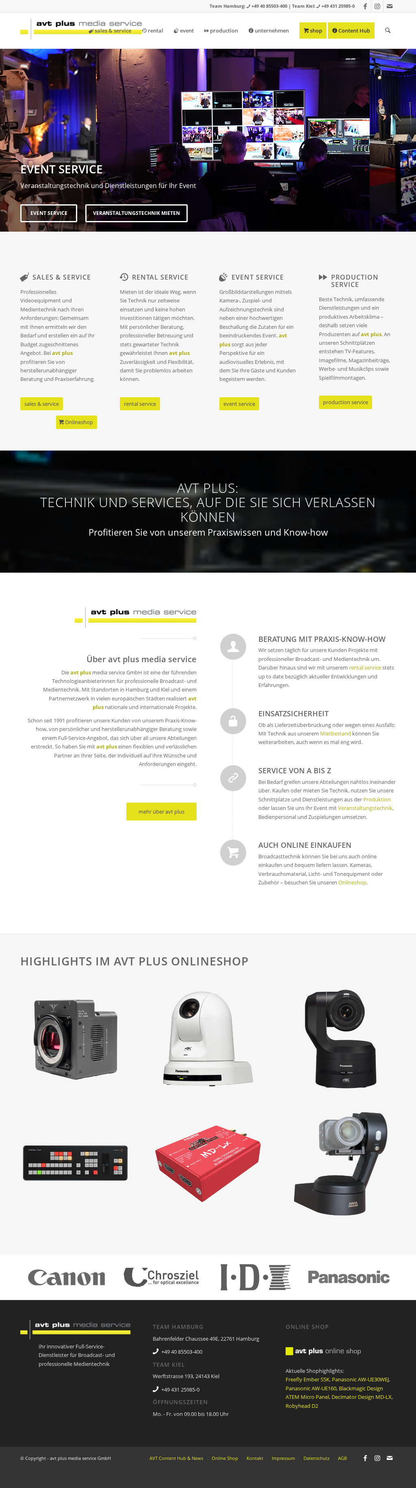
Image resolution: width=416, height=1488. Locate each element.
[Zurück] (7, 132)
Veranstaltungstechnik (365, 808)
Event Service (48, 213)
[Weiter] (409, 132)
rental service (365, 667)
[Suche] (388, 30)
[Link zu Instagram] (377, 6)
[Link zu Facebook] (365, 6)
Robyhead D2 (302, 1405)
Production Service (355, 281)
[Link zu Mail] (390, 6)
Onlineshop (352, 882)
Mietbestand (335, 733)
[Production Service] (323, 277)
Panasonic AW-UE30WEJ (360, 1379)
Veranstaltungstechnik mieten (136, 213)
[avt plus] (81, 30)
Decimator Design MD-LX (362, 1396)
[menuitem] (109, 30)
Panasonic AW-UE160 (311, 1388)
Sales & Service (61, 277)
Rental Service (160, 277)
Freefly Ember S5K (307, 1379)
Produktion (377, 799)
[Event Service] (223, 277)
